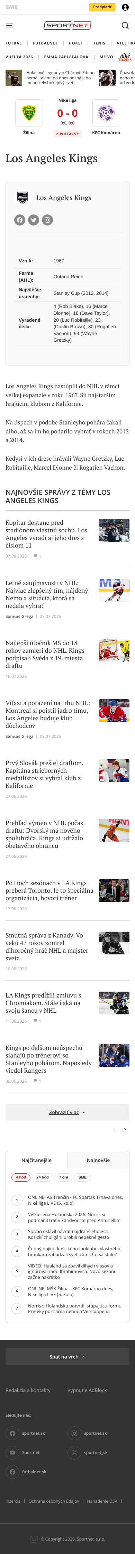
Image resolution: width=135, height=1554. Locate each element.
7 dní (63, 1177)
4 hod (21, 1177)
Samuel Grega (19, 616)
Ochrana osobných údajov (53, 1501)
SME (82, 1177)
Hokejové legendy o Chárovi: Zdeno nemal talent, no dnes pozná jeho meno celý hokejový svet (60, 77)
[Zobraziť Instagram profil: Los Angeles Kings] (47, 219)
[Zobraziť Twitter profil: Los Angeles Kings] (33, 219)
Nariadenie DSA (102, 1501)
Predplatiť (102, 7)
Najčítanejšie (36, 1160)
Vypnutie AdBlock (87, 1390)
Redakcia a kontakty (28, 1390)
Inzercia (13, 1501)
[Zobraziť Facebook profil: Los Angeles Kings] (19, 219)
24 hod (42, 1177)
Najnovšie (98, 1160)
